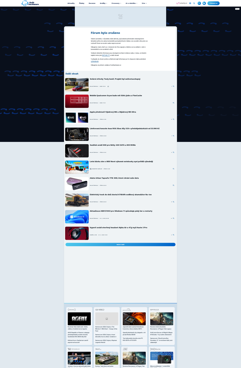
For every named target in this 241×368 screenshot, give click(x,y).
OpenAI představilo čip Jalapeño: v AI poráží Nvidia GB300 (134, 333)
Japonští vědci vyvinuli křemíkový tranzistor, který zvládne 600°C (133, 328)
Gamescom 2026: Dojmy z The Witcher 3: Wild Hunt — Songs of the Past (106, 329)
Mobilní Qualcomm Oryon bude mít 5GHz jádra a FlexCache (116, 95)
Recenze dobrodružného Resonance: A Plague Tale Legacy (160, 328)
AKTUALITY (106, 55)
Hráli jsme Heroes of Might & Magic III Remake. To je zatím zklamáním (161, 333)
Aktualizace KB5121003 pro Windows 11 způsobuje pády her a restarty (121, 211)
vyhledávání (95, 61)
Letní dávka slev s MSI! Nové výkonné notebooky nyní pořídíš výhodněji (121, 161)
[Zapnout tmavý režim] (204, 3)
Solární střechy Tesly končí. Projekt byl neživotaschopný (115, 79)
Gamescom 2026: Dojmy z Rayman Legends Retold (106, 341)
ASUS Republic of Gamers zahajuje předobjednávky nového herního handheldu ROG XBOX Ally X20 (78, 334)
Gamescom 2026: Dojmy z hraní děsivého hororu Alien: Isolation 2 (105, 335)
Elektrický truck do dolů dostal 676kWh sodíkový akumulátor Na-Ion (121, 194)
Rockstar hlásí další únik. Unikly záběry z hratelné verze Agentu (78, 328)
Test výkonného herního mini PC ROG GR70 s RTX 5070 (133, 339)
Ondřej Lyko (93, 234)
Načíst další (120, 244)
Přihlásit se (213, 3)
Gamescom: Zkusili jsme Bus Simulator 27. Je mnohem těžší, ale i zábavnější (161, 340)
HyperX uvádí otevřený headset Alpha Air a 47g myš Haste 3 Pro (118, 227)
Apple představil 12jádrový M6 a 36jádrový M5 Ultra (113, 112)
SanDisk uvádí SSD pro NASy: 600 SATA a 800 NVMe (113, 145)
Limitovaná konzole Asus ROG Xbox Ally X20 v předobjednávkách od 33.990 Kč (125, 128)
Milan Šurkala (94, 86)
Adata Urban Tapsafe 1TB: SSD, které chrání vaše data (114, 178)
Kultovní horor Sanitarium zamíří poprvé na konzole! (78, 341)
